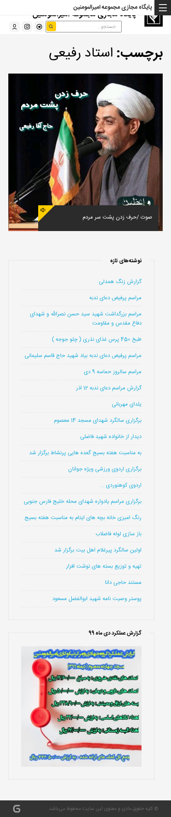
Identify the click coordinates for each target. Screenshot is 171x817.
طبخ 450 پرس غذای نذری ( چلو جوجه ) (97, 339)
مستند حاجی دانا (123, 582)
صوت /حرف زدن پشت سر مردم (117, 217)
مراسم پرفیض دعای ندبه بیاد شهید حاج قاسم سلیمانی (83, 355)
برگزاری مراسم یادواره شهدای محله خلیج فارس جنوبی (83, 501)
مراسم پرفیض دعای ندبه (115, 298)
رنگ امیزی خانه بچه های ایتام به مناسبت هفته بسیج (83, 517)
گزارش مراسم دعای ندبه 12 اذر (109, 388)
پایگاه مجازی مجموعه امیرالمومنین (112, 7)
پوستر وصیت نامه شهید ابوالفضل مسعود (97, 598)
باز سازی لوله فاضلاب (118, 534)
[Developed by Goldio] (16, 809)
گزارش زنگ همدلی (120, 281)
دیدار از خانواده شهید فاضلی (111, 436)
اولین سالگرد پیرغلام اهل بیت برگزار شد (98, 550)
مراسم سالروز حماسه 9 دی (113, 372)
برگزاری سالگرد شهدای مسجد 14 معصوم (98, 420)
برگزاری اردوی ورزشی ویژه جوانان (105, 469)
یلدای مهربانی (127, 404)
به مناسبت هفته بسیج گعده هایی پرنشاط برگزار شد (85, 453)
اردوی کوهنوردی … (121, 485)
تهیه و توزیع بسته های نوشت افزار (104, 566)
